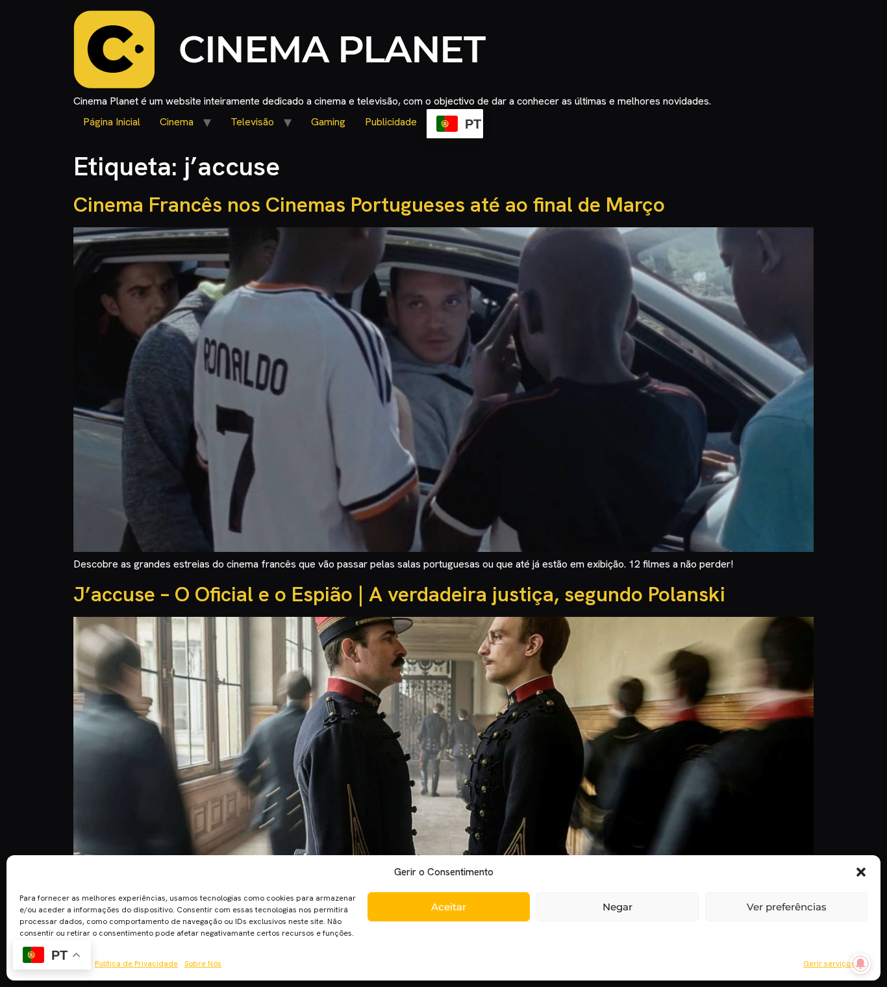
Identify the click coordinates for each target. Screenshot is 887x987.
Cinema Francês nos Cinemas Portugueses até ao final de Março (369, 204)
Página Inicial (111, 122)
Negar (617, 907)
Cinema (177, 122)
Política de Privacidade (136, 963)
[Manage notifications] (860, 963)
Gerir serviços (829, 963)
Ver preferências (787, 907)
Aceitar (448, 907)
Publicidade (391, 122)
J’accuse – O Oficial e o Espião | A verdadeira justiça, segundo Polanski (399, 594)
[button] (861, 872)
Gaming (328, 122)
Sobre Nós (202, 963)
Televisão (252, 122)
